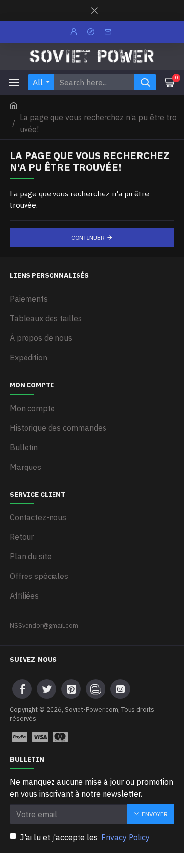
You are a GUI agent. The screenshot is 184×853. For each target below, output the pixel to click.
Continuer (88, 237)
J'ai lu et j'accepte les (85, 837)
